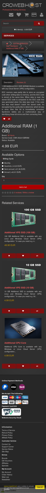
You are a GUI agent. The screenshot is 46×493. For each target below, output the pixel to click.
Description (8, 82)
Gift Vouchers (7, 460)
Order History (7, 474)
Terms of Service (8, 430)
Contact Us (6, 444)
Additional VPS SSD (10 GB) (19, 287)
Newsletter (6, 479)
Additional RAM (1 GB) (15, 48)
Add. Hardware (12, 46)
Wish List (5, 477)
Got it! (40, 487)
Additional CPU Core (15, 342)
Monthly (7, 163)
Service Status (7, 449)
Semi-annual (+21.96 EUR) (14, 169)
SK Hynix (10, 135)
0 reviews (17, 192)
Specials (5, 465)
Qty (3, 176)
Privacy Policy (7, 435)
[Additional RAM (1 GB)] (23, 65)
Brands (4, 458)
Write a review (28, 192)
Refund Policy (7, 432)
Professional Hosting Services (14, 9)
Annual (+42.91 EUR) (12, 172)
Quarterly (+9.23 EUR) (13, 166)
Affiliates (5, 463)
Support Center (8, 446)
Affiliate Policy (7, 437)
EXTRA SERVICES (20, 43)
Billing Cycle (8, 158)
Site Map (5, 451)
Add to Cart (23, 187)
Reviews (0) (21, 82)
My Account (6, 472)
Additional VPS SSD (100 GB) (19, 232)
